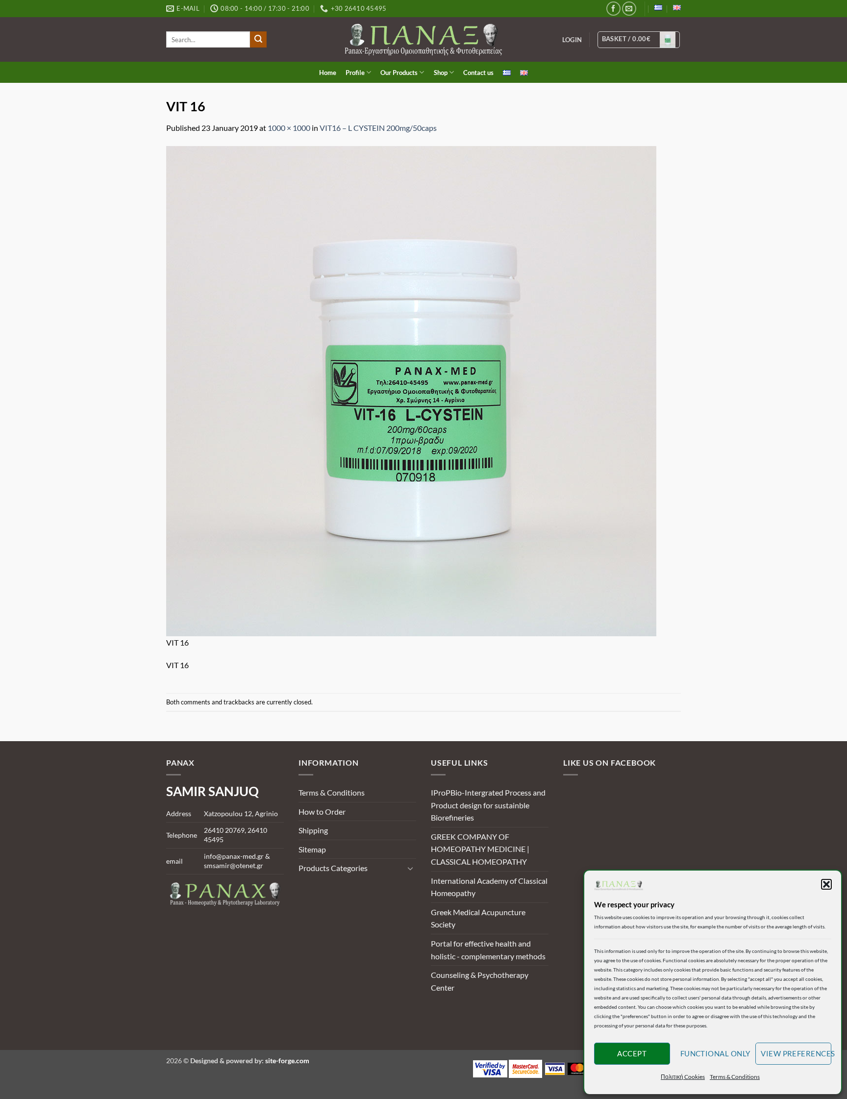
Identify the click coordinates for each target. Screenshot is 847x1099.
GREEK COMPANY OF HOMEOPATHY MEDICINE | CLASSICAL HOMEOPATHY (480, 849)
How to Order (322, 811)
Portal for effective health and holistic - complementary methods (488, 950)
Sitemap (312, 849)
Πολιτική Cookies (683, 1076)
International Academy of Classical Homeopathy (489, 887)
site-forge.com (287, 1060)
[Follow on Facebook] (613, 8)
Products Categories (333, 868)
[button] (826, 884)
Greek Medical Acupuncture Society (478, 918)
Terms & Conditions (735, 1076)
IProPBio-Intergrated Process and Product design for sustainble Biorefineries (488, 805)
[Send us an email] (629, 8)
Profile (355, 72)
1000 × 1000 (289, 127)
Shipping (313, 830)
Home (327, 72)
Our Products (399, 72)
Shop (441, 72)
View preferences (796, 1053)
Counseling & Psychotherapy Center (479, 981)
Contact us (478, 72)
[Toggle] (410, 868)
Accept (632, 1053)
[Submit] (258, 39)
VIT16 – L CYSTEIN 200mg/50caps (378, 127)
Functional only (715, 1053)
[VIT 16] (411, 390)
